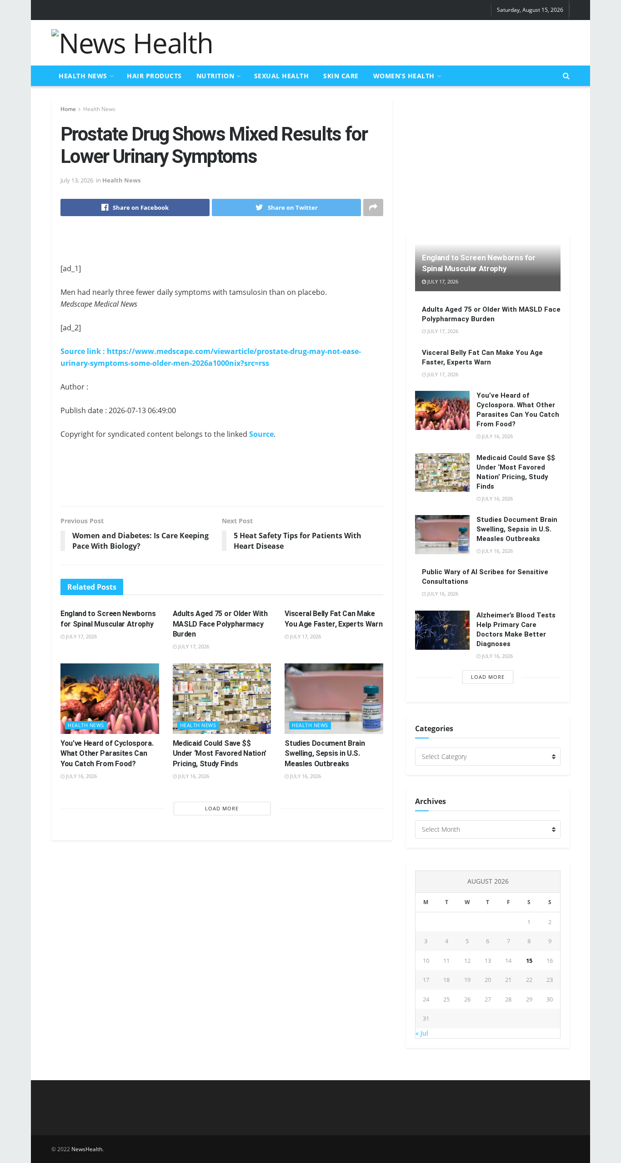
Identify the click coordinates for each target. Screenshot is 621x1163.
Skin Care (341, 75)
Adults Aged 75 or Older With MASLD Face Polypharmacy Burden (220, 623)
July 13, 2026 (76, 180)
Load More (222, 808)
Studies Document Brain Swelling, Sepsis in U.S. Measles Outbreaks (325, 753)
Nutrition (215, 75)
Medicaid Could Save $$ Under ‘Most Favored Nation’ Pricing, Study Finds (219, 753)
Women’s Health (404, 75)
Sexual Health (281, 75)
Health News (83, 75)
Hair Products (154, 75)
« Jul (422, 1033)
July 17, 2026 (81, 636)
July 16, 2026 (81, 776)
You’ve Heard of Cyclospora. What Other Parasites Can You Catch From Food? (106, 753)
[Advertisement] (404, 41)
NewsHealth (86, 1149)
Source (261, 434)
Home (68, 109)
